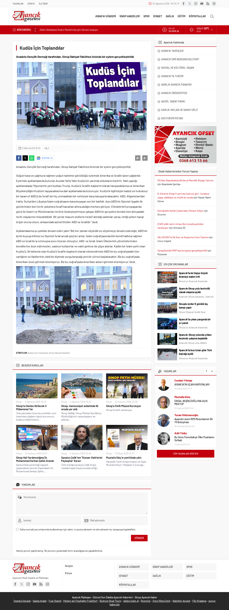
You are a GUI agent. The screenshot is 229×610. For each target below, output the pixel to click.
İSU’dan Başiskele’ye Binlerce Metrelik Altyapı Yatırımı (185, 180)
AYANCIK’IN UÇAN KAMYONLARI (191, 384)
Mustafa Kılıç (182, 397)
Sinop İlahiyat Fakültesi (59, 353)
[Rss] (207, 3)
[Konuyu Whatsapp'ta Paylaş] (31, 158)
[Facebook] (183, 3)
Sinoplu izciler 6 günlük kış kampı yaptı (193, 305)
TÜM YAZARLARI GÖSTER (185, 453)
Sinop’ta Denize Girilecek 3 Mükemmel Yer (31, 407)
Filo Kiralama (199, 600)
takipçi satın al (131, 600)
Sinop (19, 401)
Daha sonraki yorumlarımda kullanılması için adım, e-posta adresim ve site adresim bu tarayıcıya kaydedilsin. (78, 529)
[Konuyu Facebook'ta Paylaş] (18, 158)
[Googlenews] (213, 3)
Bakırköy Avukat (181, 600)
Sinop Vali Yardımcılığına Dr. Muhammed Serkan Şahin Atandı (35, 459)
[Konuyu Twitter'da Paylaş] (25, 158)
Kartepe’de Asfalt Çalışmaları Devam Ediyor (180, 210)
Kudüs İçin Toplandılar (38, 353)
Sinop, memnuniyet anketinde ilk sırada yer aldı (79, 407)
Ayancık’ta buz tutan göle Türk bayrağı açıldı (195, 352)
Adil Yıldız (180, 433)
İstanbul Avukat (22, 600)
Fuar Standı (55, 600)
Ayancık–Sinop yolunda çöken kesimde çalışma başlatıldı (195, 336)
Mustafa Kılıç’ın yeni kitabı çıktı (123, 457)
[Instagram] (195, 3)
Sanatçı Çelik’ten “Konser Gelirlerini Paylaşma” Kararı (81, 459)
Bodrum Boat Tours (110, 600)
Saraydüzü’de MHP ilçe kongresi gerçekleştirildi (182, 250)
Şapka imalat (40, 600)
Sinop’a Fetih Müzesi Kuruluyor (123, 406)
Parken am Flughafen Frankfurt (80, 600)
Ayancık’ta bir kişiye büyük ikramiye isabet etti (193, 275)
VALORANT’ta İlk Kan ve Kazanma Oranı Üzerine (183, 237)
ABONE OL (47, 157)
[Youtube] (201, 3)
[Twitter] (189, 3)
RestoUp (145, 600)
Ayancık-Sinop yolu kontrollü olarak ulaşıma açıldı (194, 290)
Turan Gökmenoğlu (186, 415)
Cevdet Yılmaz (183, 380)
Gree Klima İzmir (161, 600)
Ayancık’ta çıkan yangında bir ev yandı (195, 321)
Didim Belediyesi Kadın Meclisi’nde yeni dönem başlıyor (69, 29)
